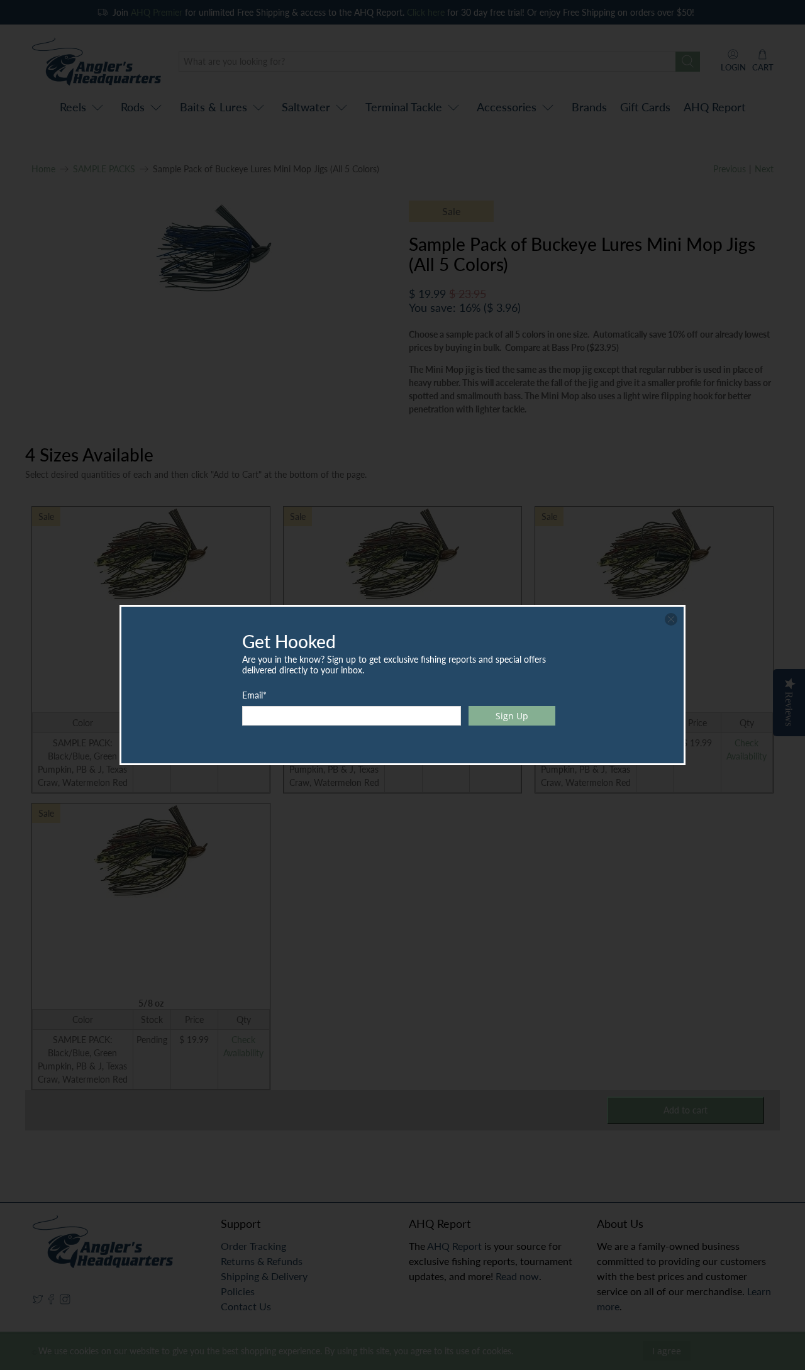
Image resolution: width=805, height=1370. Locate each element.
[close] (671, 619)
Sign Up (512, 716)
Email (254, 695)
